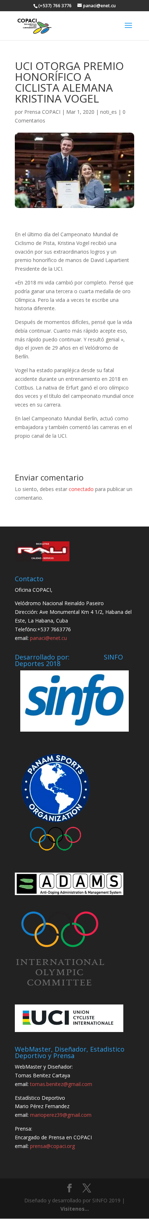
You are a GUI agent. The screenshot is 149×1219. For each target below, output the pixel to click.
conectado (81, 489)
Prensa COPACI (42, 111)
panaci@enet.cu (48, 638)
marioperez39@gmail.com (60, 1114)
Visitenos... (74, 1208)
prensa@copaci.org (52, 1146)
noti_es (108, 111)
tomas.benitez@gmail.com (61, 1084)
